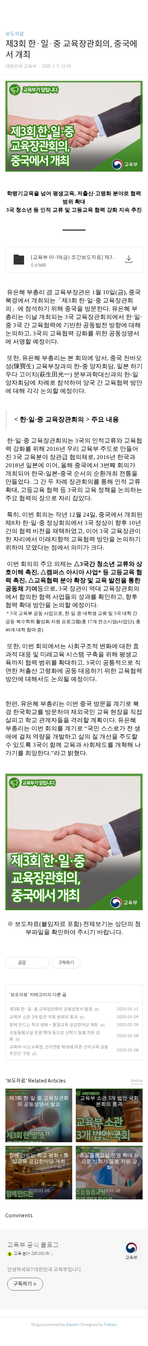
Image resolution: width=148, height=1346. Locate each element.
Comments (19, 1215)
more (137, 1081)
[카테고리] (9, 8)
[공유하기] (32, 962)
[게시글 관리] (41, 962)
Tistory (110, 1324)
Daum (72, 1324)
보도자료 (14, 34)
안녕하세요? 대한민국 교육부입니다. (44, 1269)
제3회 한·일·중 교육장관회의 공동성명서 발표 (50, 1009)
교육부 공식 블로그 (33, 1245)
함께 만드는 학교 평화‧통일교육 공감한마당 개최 (53, 1024)
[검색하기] (139, 8)
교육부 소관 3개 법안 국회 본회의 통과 (43, 1017)
